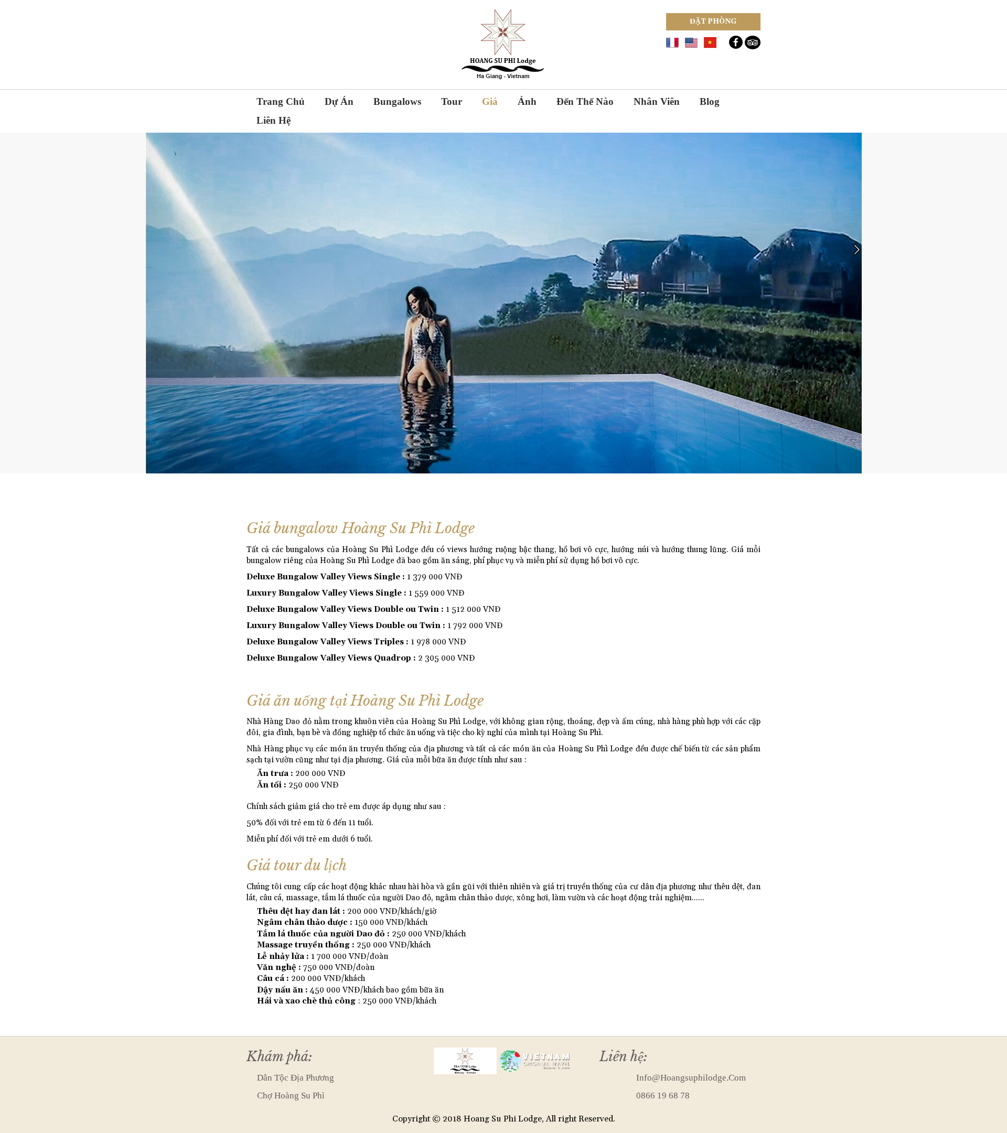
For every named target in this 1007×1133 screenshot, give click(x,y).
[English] (691, 41)
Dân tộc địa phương (295, 1078)
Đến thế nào (585, 101)
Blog (710, 101)
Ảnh (527, 101)
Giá (490, 101)
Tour (451, 101)
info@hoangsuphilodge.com (691, 1078)
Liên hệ (273, 120)
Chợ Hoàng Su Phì (291, 1095)
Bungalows (397, 101)
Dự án (339, 101)
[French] (672, 41)
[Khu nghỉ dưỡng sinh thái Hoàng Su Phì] (503, 44)
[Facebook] (736, 42)
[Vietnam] (710, 41)
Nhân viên (657, 101)
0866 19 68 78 (663, 1095)
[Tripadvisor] (752, 42)
